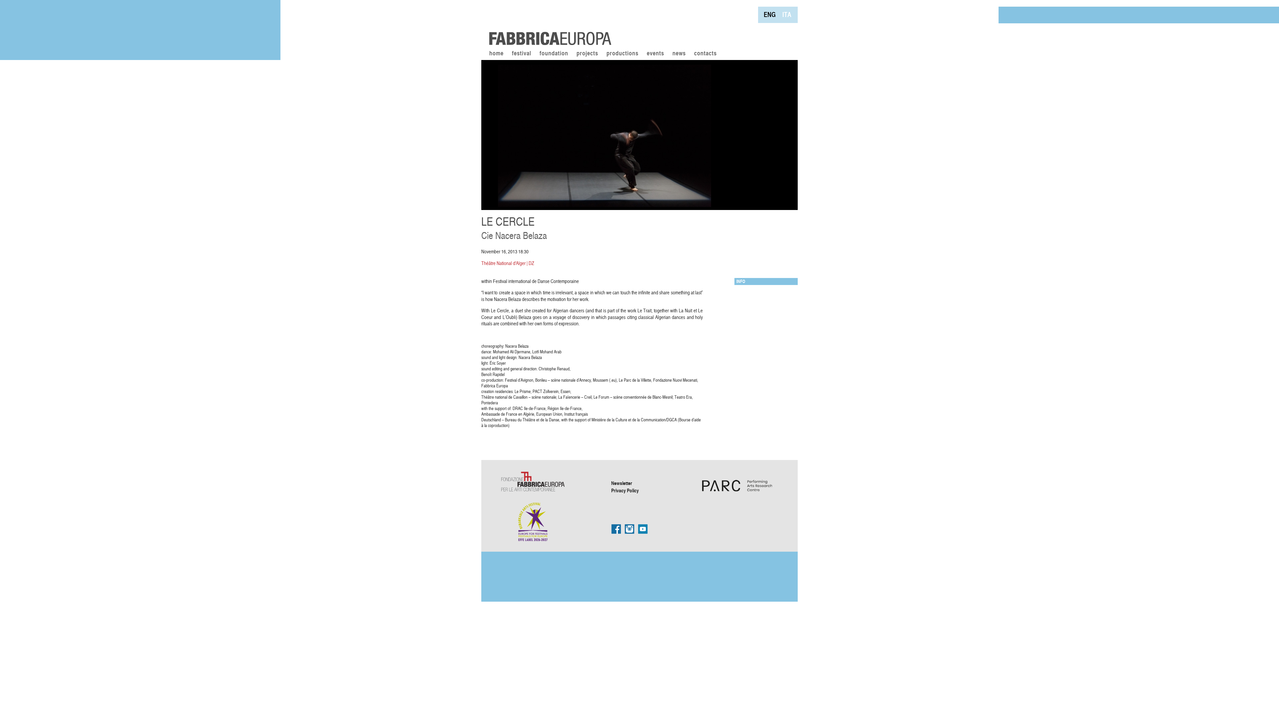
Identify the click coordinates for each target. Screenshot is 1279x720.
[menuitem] (769, 14)
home (496, 53)
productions (623, 53)
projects (587, 53)
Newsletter (621, 483)
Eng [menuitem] (770, 14)
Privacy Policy (625, 490)
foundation (554, 53)
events (655, 53)
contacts (705, 53)
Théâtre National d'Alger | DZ (507, 263)
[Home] (548, 23)
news (679, 53)
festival (521, 53)
